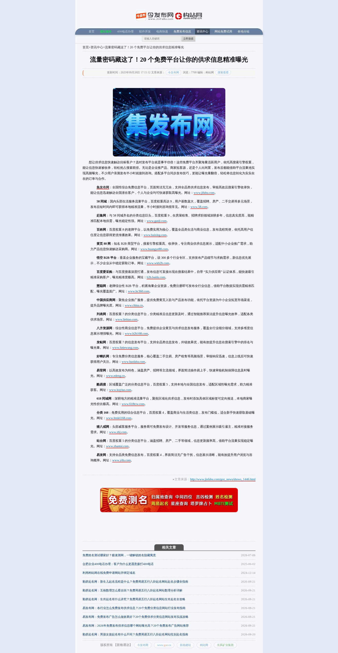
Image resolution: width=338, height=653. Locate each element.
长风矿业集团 (225, 645)
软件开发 (145, 31)
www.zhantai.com (117, 446)
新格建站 (185, 645)
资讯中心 (202, 31)
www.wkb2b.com (158, 263)
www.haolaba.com (133, 361)
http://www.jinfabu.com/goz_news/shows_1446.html (222, 479)
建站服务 (106, 31)
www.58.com (199, 206)
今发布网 (173, 72)
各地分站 (243, 31)
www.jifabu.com (204, 192)
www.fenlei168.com (118, 418)
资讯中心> (98, 47)
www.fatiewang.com (125, 347)
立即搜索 (188, 38)
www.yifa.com (121, 460)
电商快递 (162, 31)
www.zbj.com (118, 432)
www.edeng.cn (115, 375)
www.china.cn (134, 305)
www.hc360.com (138, 291)
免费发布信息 (182, 31)
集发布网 (103, 187)
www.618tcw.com (133, 404)
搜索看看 (223, 72)
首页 (91, 31)
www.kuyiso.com (120, 390)
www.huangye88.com (154, 249)
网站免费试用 (223, 31)
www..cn (164, 645)
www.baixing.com (155, 235)
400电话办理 (125, 31)
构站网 (204, 645)
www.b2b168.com (136, 333)
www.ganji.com (156, 221)
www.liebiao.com (126, 319)
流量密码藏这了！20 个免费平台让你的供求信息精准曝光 (144, 47)
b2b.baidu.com (156, 277)
